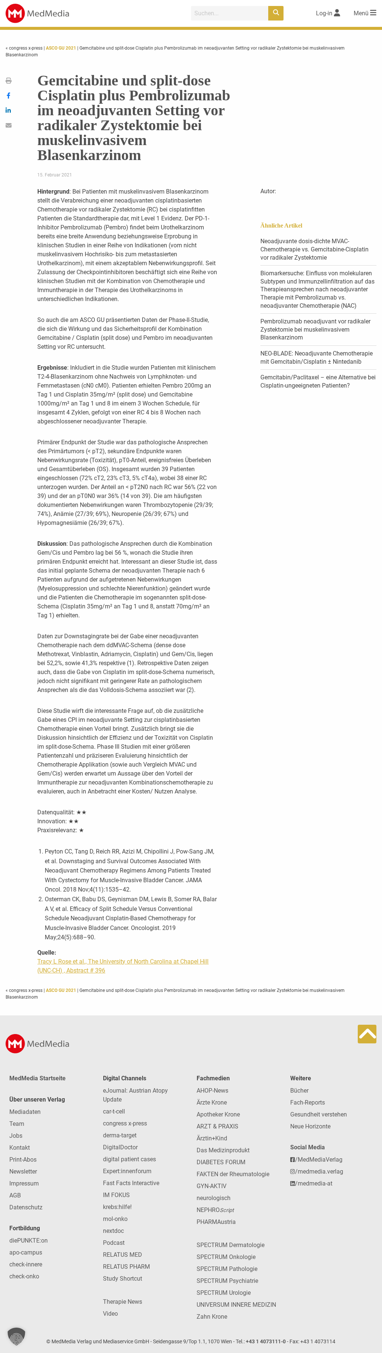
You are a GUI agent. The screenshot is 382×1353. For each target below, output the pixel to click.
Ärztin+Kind (212, 1138)
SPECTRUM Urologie (224, 1292)
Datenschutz (26, 1207)
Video (110, 1313)
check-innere (25, 1264)
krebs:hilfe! (117, 1207)
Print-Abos (23, 1159)
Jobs (15, 1135)
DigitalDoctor (120, 1147)
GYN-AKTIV (211, 1186)
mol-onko (115, 1218)
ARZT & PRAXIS (217, 1126)
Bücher (299, 1090)
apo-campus (25, 1252)
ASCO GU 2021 (61, 48)
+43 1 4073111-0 (266, 1341)
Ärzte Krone (212, 1102)
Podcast (114, 1242)
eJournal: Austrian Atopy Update (135, 1095)
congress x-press (125, 1123)
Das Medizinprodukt (223, 1150)
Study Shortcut (122, 1278)
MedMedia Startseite (37, 1078)
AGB (15, 1195)
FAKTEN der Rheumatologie (233, 1174)
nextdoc (113, 1230)
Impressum (24, 1183)
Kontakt (19, 1147)
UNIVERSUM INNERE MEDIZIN (236, 1304)
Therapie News (122, 1301)
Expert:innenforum (127, 1171)
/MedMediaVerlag (318, 1159)
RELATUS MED (122, 1254)
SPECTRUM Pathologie (227, 1268)
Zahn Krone (212, 1316)
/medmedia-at (313, 1183)
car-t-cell (114, 1111)
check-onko (24, 1276)
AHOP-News (212, 1090)
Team (16, 1123)
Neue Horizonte (310, 1126)
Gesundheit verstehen (318, 1114)
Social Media (307, 1147)
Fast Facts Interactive (131, 1183)
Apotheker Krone (218, 1114)
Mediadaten (25, 1111)
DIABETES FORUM (221, 1162)
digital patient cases (129, 1159)
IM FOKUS (116, 1195)
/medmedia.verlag (319, 1171)
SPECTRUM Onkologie (226, 1256)
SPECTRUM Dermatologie (230, 1245)
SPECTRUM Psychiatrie (227, 1280)
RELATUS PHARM (126, 1266)
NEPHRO (215, 1209)
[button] (16, 1336)
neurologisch (214, 1198)
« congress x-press (25, 48)
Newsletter (23, 1171)
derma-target (120, 1135)
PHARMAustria (216, 1221)
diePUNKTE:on (28, 1240)
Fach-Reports (307, 1102)
